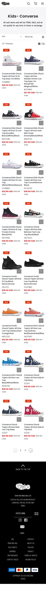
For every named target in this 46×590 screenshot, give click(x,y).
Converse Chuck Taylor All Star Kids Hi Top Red (34, 427)
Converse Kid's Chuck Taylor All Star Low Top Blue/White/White (12, 379)
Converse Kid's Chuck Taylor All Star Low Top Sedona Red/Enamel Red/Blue (34, 330)
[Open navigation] (42, 3)
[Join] (36, 513)
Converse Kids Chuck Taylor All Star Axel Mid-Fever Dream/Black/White (34, 132)
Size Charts (12, 548)
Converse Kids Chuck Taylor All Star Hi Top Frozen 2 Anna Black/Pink (11, 231)
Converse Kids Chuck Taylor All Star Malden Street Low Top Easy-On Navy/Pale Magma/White (34, 80)
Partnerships (13, 556)
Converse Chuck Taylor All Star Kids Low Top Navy (10, 427)
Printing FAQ (12, 543)
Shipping (12, 552)
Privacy (31, 552)
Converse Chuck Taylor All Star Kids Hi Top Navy (34, 377)
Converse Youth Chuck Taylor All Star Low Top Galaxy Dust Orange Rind (12, 330)
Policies (31, 548)
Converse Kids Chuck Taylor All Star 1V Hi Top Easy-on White (11, 76)
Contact (30, 539)
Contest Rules (12, 560)
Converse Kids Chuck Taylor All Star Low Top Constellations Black (34, 181)
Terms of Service (30, 556)
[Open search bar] (28, 3)
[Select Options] (19, 68)
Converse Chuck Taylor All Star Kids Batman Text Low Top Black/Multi (33, 231)
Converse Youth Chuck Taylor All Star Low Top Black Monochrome (33, 280)
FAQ (12, 539)
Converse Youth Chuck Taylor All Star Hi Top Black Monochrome (11, 280)
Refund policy (30, 560)
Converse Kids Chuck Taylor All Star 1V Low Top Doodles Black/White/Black (11, 132)
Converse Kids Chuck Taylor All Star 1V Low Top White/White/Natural (12, 181)
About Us (30, 543)
